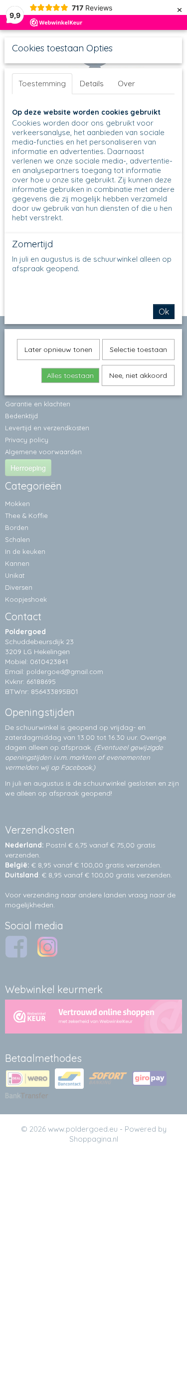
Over (126, 83)
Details (92, 83)
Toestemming (42, 83)
